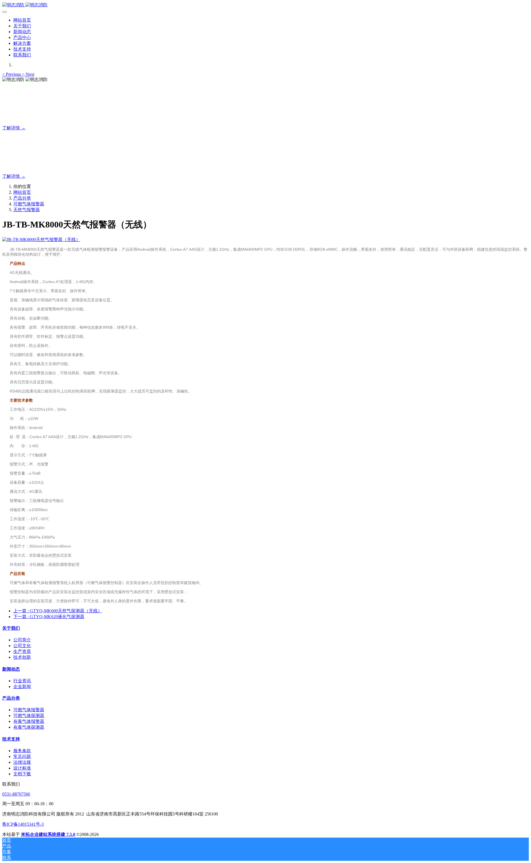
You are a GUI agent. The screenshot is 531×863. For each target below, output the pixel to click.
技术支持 (11, 739)
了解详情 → (13, 127)
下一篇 (48, 616)
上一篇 (57, 610)
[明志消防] (265, 5)
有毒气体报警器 (28, 721)
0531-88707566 (16, 794)
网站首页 (22, 20)
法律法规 (22, 762)
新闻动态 (11, 669)
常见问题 (22, 756)
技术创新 (22, 657)
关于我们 (11, 628)
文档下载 (22, 774)
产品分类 (22, 198)
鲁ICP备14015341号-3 (23, 824)
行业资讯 (22, 680)
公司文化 (22, 645)
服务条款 (22, 750)
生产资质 (22, 651)
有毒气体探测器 (28, 727)
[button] (12, 74)
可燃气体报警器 (28, 204)
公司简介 (22, 639)
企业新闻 (22, 686)
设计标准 (22, 768)
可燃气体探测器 (28, 715)
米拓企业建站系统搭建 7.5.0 (48, 834)
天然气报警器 (26, 209)
